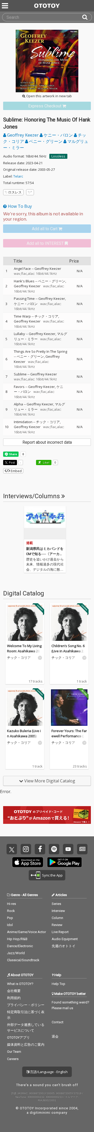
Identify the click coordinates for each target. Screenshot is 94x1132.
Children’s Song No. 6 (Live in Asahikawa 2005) (69, 650)
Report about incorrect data (47, 442)
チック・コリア (46, 316)
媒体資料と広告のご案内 (25, 1044)
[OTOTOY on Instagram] (26, 849)
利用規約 (14, 998)
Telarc (18, 176)
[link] (47, 106)
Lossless (58, 156)
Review (57, 925)
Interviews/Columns (32, 496)
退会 (55, 1036)
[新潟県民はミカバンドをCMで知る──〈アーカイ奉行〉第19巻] (45, 522)
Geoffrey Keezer (23, 135)
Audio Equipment (65, 939)
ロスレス (15, 192)
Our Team (14, 1052)
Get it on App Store (27, 862)
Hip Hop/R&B (17, 939)
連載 (29, 543)
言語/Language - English (48, 1071)
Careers (13, 1059)
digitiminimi (40, 1113)
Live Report (60, 932)
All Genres (30, 895)
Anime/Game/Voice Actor (26, 932)
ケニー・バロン (58, 135)
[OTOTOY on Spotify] (54, 849)
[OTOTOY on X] (12, 849)
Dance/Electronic (20, 946)
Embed (16, 470)
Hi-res (11, 904)
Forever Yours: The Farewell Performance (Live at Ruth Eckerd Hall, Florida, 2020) (69, 738)
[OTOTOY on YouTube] (68, 849)
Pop (10, 918)
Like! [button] (45, 462)
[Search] (87, 17)
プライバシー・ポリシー (25, 1005)
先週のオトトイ (63, 946)
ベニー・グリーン (45, 141)
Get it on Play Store (64, 862)
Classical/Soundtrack (23, 960)
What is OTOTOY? (20, 984)
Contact (57, 1022)
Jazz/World (16, 953)
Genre (15, 895)
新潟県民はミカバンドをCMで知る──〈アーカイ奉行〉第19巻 (44, 554)
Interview (58, 911)
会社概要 (14, 991)
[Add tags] (30, 192)
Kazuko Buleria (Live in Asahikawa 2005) (24, 733)
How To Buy (19, 206)
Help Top (58, 984)
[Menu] (5, 5)
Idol (10, 925)
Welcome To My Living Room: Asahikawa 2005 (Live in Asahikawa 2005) (24, 653)
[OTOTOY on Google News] (82, 849)
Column (57, 918)
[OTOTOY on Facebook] (40, 849)
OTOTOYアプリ (18, 1037)
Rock (11, 911)
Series (56, 904)
